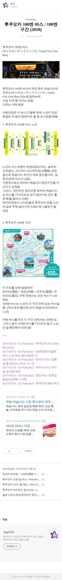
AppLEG (8, 532)
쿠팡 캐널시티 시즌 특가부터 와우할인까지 (30, 402)
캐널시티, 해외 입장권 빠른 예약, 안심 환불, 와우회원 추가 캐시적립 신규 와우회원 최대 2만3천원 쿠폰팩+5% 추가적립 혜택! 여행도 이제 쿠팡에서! (30, 408)
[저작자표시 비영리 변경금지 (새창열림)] (39, 451)
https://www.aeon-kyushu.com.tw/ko (23, 421)
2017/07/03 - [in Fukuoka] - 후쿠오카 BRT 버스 (30, 383)
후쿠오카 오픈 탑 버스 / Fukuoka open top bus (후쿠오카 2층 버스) (21, 479)
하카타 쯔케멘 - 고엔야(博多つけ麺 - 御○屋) (21, 474)
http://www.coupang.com (17, 397)
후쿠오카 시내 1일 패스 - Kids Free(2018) (21, 484)
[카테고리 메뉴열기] (56, 5)
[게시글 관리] (17, 451)
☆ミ (12, 3)
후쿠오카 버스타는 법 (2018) (18, 489)
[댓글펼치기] (8, 519)
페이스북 (23, 508)
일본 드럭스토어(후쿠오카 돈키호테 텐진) (21, 495)
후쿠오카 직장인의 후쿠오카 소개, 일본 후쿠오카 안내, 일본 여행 (23, 538)
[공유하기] (13, 451)
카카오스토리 (31, 508)
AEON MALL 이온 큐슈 (20, 426)
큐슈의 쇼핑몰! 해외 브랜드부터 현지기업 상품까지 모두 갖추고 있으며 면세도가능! (20, 432)
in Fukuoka (31, 19)
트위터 (39, 508)
